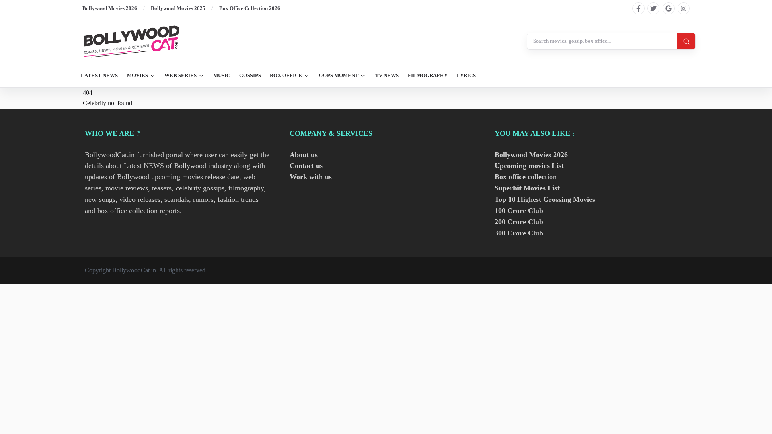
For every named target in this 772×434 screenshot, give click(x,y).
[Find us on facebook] (638, 8)
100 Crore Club (519, 211)
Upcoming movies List (529, 166)
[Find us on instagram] (684, 8)
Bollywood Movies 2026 (109, 8)
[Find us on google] (669, 8)
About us (304, 155)
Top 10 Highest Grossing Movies (545, 199)
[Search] (686, 41)
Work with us (311, 177)
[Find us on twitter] (653, 8)
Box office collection (526, 177)
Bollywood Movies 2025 (178, 8)
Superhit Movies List (527, 188)
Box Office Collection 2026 (249, 8)
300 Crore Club (519, 233)
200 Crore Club (519, 222)
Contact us (306, 166)
